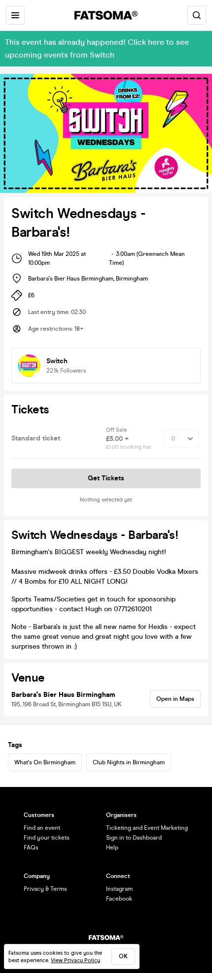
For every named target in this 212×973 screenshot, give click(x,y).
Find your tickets (47, 837)
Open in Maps (175, 698)
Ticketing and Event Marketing (147, 827)
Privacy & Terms (45, 888)
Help (112, 847)
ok (123, 956)
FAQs (31, 847)
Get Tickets (106, 478)
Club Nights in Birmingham (129, 762)
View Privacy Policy (75, 960)
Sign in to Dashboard (134, 837)
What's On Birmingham (44, 762)
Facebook (119, 898)
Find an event (42, 827)
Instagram (119, 888)
